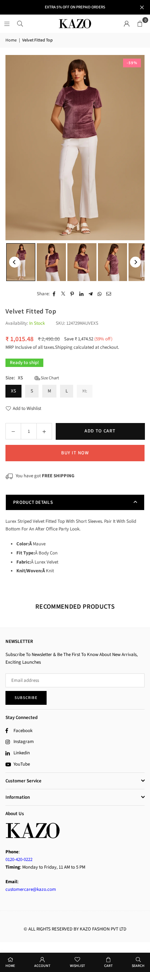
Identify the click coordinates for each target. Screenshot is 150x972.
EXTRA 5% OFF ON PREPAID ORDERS (75, 7)
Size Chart (49, 378)
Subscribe (26, 697)
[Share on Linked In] (81, 294)
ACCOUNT (42, 965)
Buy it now (75, 453)
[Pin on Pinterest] (72, 294)
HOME (10, 965)
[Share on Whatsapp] (99, 294)
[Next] (135, 262)
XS (13, 391)
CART (108, 965)
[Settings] (126, 23)
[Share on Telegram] (90, 294)
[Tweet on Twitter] (63, 294)
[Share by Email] (108, 294)
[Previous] (14, 262)
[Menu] (6, 23)
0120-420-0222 (18, 859)
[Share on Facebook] (54, 294)
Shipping (63, 347)
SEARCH (138, 965)
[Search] (20, 23)
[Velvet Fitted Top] (21, 262)
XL (84, 391)
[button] (139, 23)
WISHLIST (77, 965)
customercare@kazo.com (30, 889)
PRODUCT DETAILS (33, 502)
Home (11, 40)
